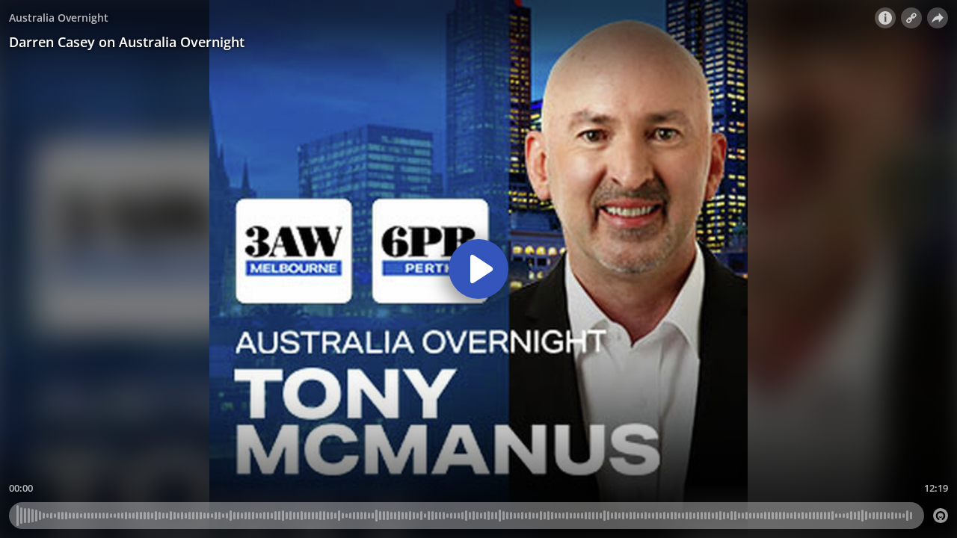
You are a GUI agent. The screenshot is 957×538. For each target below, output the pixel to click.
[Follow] (911, 17)
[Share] (937, 17)
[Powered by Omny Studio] (940, 515)
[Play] (478, 269)
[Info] (885, 17)
